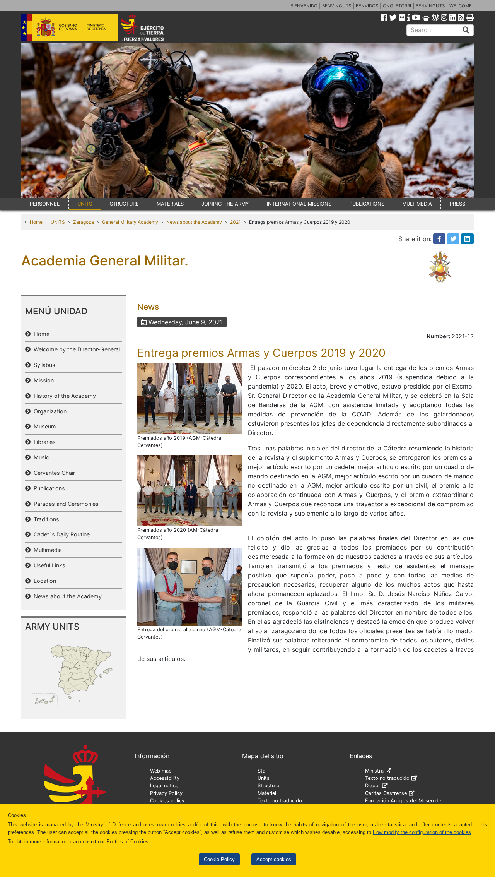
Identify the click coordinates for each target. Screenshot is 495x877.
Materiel (267, 793)
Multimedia (46, 549)
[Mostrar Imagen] (189, 398)
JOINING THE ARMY (225, 204)
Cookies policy (167, 800)
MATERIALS (170, 204)
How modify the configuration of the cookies (422, 832)
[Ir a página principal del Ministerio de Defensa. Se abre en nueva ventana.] (69, 27)
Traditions (45, 519)
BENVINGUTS (336, 6)
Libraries (43, 441)
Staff (263, 771)
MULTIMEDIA (417, 204)
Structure (268, 785)
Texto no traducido (280, 800)
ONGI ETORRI (397, 6)
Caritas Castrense (386, 793)
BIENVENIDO (303, 6)
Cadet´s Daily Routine (60, 534)
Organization (49, 411)
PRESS (457, 204)
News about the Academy (194, 222)
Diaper (372, 785)
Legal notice (164, 785)
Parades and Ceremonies (65, 503)
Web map (161, 771)
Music (40, 457)
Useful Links (48, 565)
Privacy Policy (166, 793)
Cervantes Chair (53, 472)
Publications (48, 488)
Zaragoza (83, 222)
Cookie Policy (219, 859)
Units (264, 778)
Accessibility (164, 778)
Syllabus (43, 364)
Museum (43, 426)
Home (36, 222)
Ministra (374, 771)
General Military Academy (130, 222)
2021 (235, 222)
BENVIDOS (367, 6)
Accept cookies (273, 859)
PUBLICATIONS (366, 204)
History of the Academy (63, 395)
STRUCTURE (124, 204)
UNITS (84, 204)
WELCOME (460, 6)
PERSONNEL (45, 204)
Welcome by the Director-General (75, 349)
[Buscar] (466, 30)
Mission (42, 380)
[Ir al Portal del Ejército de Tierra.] (151, 27)
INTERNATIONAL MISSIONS (299, 204)
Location (43, 580)
